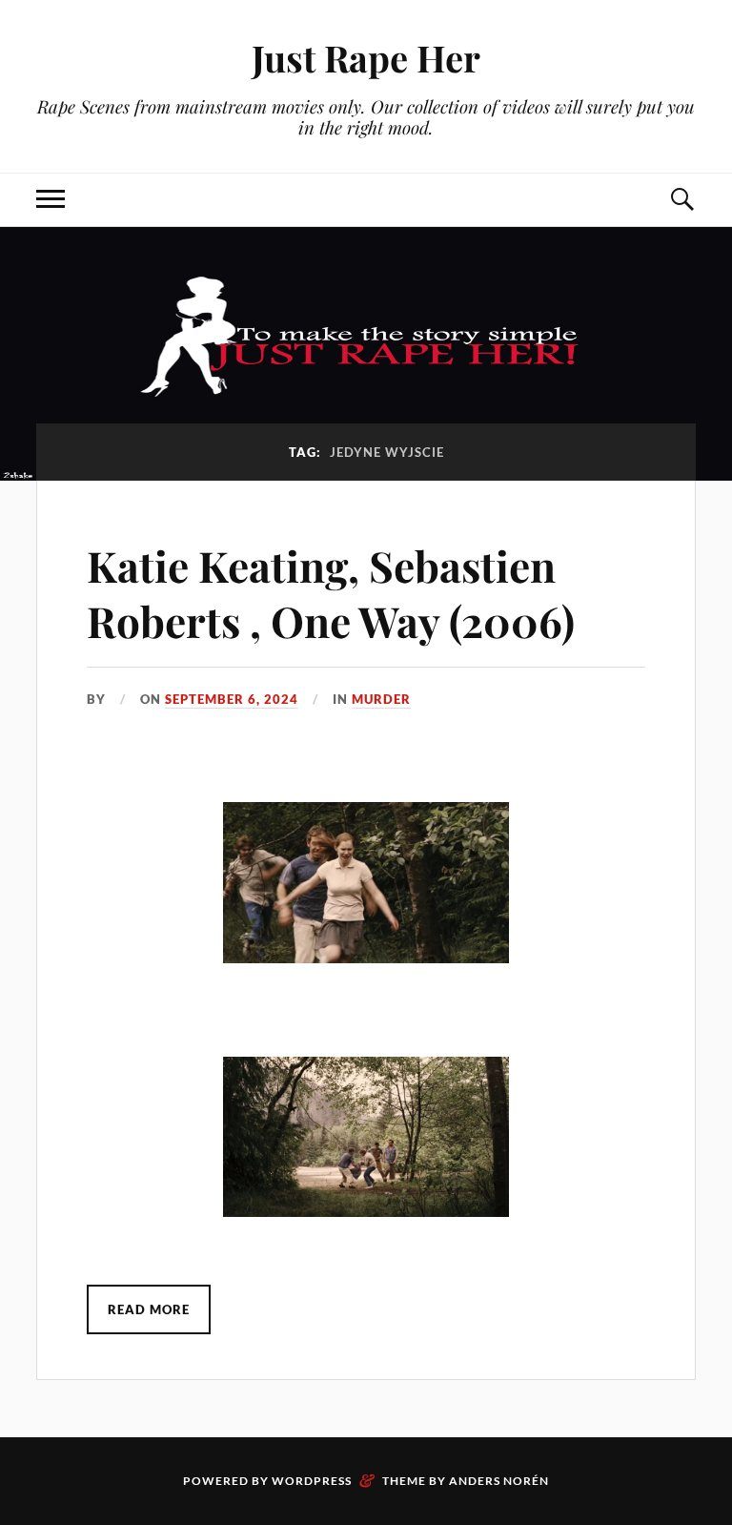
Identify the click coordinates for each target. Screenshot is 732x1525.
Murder (381, 699)
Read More (149, 1309)
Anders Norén (499, 1480)
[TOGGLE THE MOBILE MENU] (50, 200)
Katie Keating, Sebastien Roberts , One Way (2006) (331, 592)
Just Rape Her (366, 57)
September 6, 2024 (231, 699)
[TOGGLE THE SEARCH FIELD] (681, 200)
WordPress (312, 1480)
